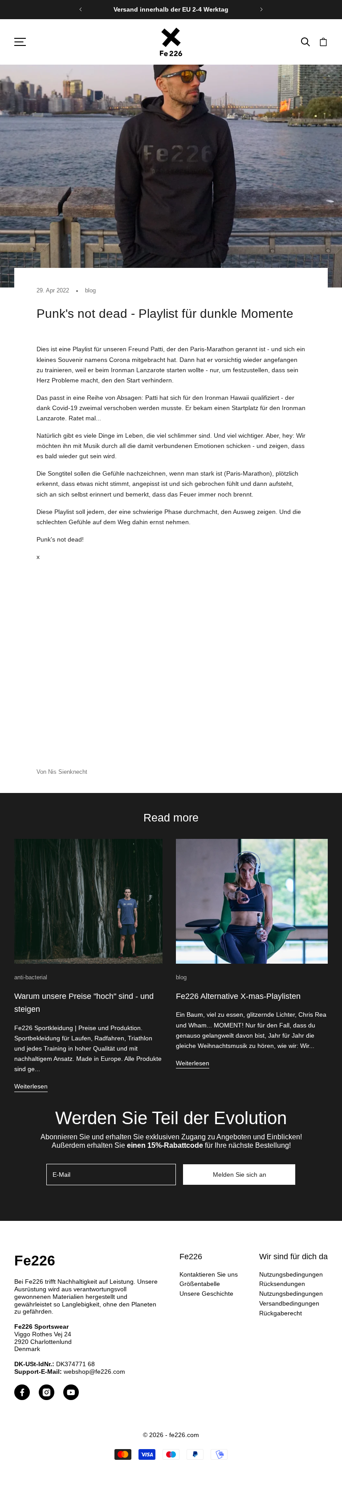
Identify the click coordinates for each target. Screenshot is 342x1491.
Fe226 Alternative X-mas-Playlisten (238, 996)
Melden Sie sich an (239, 1174)
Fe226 (34, 1261)
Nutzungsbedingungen (291, 1274)
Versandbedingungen (289, 1303)
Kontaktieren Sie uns (208, 1274)
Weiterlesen (31, 1086)
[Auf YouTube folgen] (71, 1392)
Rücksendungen (282, 1283)
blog (90, 290)
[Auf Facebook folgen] (22, 1392)
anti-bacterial (30, 977)
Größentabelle (199, 1283)
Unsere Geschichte (206, 1293)
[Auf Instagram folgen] (46, 1392)
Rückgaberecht (280, 1313)
